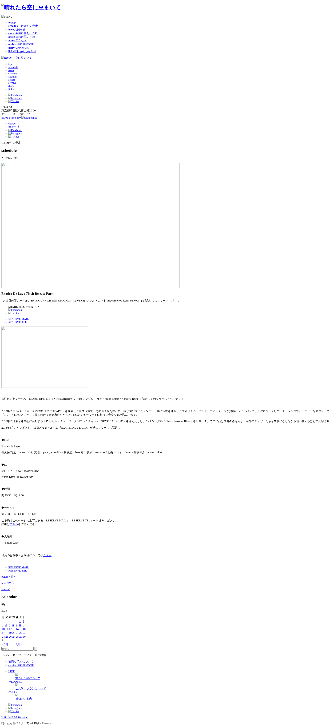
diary (11, 86)
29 (20, 636)
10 (3, 629)
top (10, 64)
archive (12, 82)
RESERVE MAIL (18, 318)
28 (17, 636)
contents (12, 73)
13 (13, 629)
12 (10, 629)
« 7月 (5, 644)
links (11, 89)
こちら (14, 524)
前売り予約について (20, 661)
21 (17, 632)
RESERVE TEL (17, 322)
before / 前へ (8, 576)
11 (6, 629)
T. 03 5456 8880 (10, 717)
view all (5, 589)
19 (10, 632)
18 (6, 632)
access (11, 79)
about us (13, 76)
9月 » (19, 644)
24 (3, 636)
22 (20, 632)
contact (12, 123)
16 (24, 629)
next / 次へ (7, 583)
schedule (13, 67)
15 (20, 629)
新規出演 (13, 126)
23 (24, 632)
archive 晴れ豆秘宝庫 (21, 665)
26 (10, 636)
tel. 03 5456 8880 (11, 117)
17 (3, 632)
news (11, 70)
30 (24, 636)
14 (17, 629)
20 (13, 632)
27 (13, 636)
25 (6, 636)
